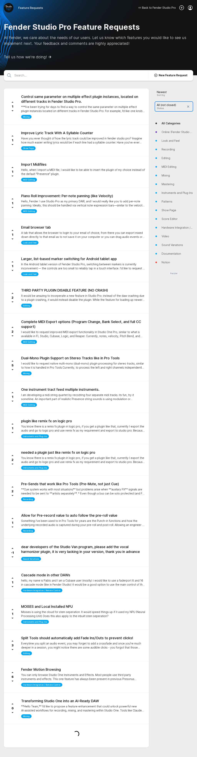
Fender (174, 273)
